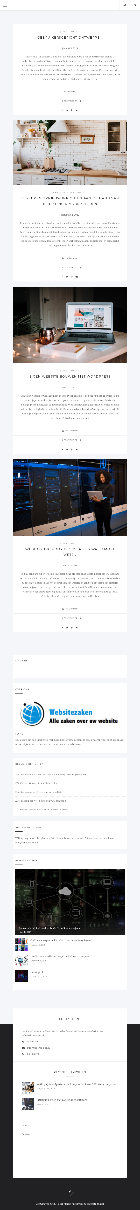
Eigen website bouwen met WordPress (69, 376)
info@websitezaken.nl (38, 1047)
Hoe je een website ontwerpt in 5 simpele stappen (59, 956)
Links (24, 1125)
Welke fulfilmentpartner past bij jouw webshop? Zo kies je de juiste (50, 774)
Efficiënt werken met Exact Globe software (38, 783)
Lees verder (70, 101)
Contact (26, 1134)
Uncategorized (70, 32)
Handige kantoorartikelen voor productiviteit (40, 792)
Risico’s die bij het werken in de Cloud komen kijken (49, 928)
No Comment (70, 91)
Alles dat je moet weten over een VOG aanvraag (40, 800)
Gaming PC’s (37, 972)
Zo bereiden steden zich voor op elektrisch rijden (41, 809)
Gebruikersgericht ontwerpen (70, 37)
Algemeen (60, 192)
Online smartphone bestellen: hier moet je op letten (60, 940)
